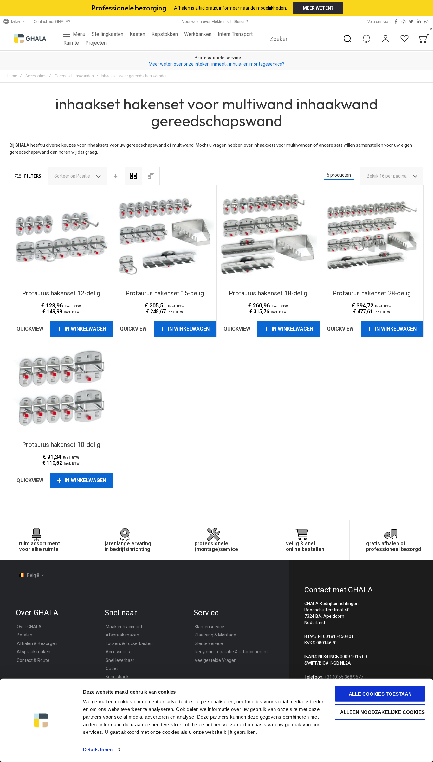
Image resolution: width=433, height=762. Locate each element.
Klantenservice (209, 626)
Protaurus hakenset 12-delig (61, 237)
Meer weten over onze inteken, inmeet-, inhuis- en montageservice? (216, 64)
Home (12, 76)
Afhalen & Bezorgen (37, 643)
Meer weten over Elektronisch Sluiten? (215, 21)
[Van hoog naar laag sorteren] (116, 176)
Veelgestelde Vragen (215, 660)
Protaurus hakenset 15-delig (165, 237)
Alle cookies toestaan (380, 694)
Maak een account (124, 626)
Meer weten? (318, 7)
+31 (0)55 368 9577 (343, 677)
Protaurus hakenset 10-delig (61, 389)
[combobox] (309, 38)
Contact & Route (33, 660)
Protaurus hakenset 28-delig (372, 237)
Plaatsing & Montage (215, 634)
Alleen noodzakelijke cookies (382, 711)
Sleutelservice (209, 643)
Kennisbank (117, 676)
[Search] (347, 38)
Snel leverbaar (120, 660)
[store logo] (30, 38)
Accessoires (35, 76)
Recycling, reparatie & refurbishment (231, 651)
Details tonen (98, 749)
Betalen (24, 634)
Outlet (112, 668)
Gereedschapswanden (74, 76)
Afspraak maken (33, 651)
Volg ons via (377, 21)
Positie (83, 175)
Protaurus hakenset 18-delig (268, 237)
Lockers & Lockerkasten (129, 643)
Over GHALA (29, 626)
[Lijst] (151, 176)
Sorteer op (64, 175)
